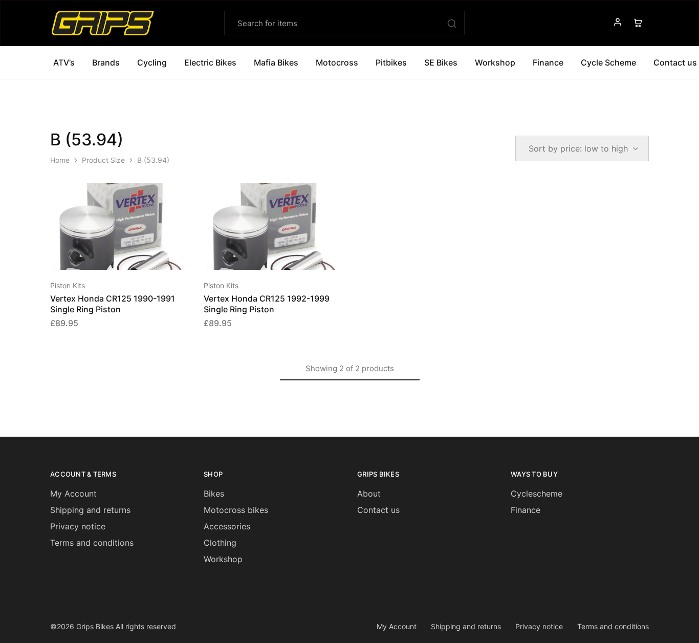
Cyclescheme (536, 493)
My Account (73, 493)
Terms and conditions (92, 543)
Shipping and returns (90, 510)
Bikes (214, 493)
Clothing (220, 543)
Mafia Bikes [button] (276, 62)
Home (60, 160)
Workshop (495, 62)
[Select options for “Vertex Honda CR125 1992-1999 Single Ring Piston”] (260, 254)
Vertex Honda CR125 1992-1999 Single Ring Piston (267, 303)
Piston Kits (67, 285)
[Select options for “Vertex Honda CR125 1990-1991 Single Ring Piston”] (106, 254)
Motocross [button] (337, 62)
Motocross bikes (236, 510)
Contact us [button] (675, 62)
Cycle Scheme (608, 62)
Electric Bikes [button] (210, 62)
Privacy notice (77, 526)
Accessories (227, 526)
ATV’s (64, 62)
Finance (548, 62)
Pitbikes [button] (391, 62)
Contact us (378, 510)
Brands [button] (106, 62)
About (369, 493)
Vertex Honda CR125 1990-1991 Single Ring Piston (112, 303)
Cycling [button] (152, 62)
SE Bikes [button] (440, 62)
